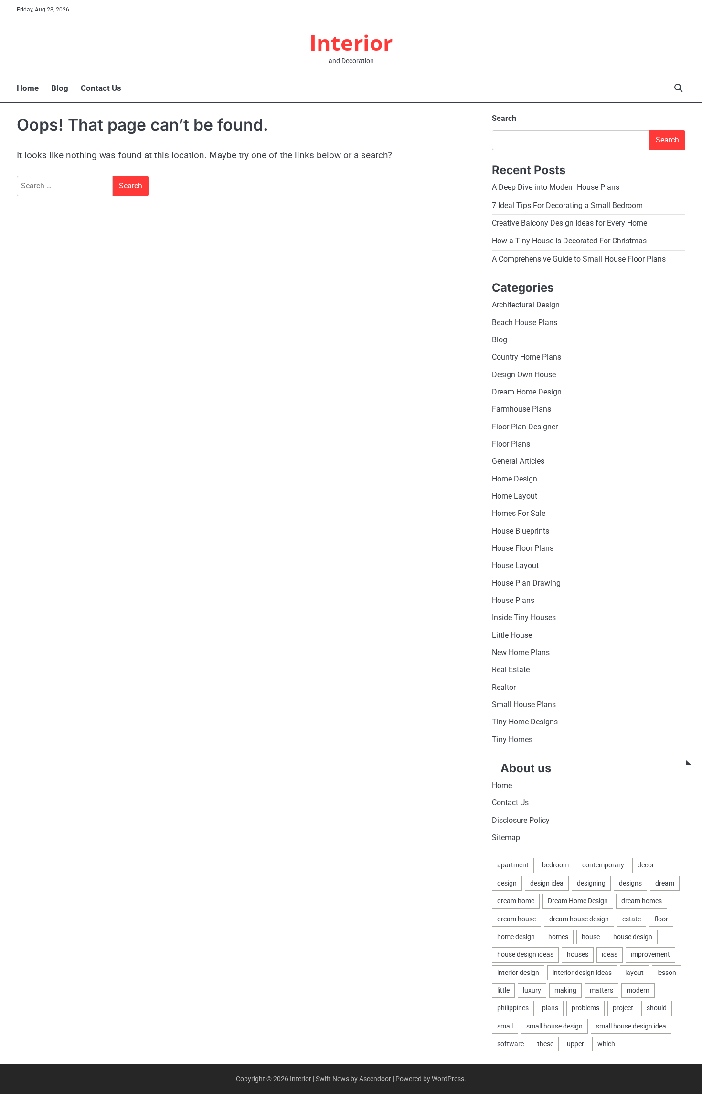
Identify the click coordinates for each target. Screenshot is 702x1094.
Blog (59, 88)
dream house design (579, 919)
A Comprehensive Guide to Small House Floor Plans (579, 258)
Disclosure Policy (521, 820)
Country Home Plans (526, 356)
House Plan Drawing (526, 583)
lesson (666, 972)
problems (585, 1008)
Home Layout (514, 496)
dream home (515, 901)
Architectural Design (526, 304)
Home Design (514, 478)
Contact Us (101, 88)
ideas (609, 954)
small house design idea (631, 1026)
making (565, 990)
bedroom (555, 865)
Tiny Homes (512, 739)
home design (516, 937)
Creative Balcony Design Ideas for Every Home (569, 223)
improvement (650, 954)
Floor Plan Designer (525, 426)
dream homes (641, 901)
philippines (513, 1008)
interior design (518, 972)
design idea (547, 883)
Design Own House (524, 374)
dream (664, 883)
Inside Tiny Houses (524, 617)
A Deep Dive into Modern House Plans (555, 187)
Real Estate (511, 669)
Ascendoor (375, 1079)
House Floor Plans (522, 548)
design (507, 883)
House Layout (515, 565)
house (591, 937)
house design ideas (525, 954)
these (545, 1044)
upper (575, 1044)
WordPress (448, 1079)
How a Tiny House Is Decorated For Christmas (569, 240)
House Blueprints (520, 531)
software (510, 1044)
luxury (532, 990)
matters (601, 990)
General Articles (518, 461)
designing (591, 883)
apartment (513, 865)
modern (638, 990)
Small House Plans (524, 704)
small (505, 1026)
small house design (554, 1026)
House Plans (513, 600)
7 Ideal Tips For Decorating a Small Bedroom (567, 205)
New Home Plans (521, 652)
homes (558, 937)
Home (28, 88)
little (503, 990)
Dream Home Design (527, 391)
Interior (351, 42)
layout (634, 972)
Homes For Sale (518, 513)
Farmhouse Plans (521, 409)
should (657, 1008)
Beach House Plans (524, 322)
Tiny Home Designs (525, 721)
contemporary (603, 865)
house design (632, 937)
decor (646, 865)
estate (631, 919)
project (623, 1008)
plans (550, 1008)
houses (577, 954)
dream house (516, 919)
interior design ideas (582, 972)
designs (630, 883)
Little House (512, 635)
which (606, 1044)
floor (661, 919)
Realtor (504, 687)
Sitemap (506, 837)
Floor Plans (511, 444)
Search (504, 118)
